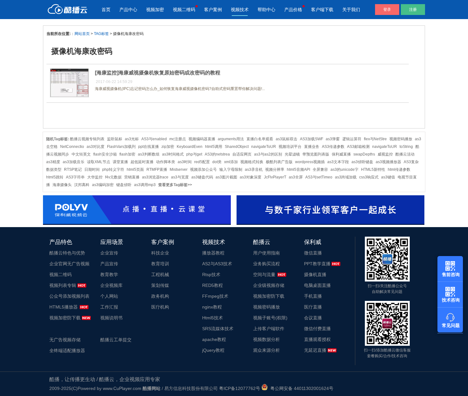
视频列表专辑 (62, 285)
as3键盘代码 (202, 177)
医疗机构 (160, 306)
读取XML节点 (98, 162)
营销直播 (131, 177)
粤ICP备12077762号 (239, 388)
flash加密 (127, 154)
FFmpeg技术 (215, 296)
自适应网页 (242, 154)
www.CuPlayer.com (122, 388)
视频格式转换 (251, 162)
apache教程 (214, 339)
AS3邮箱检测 (358, 146)
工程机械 (160, 274)
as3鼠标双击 (286, 139)
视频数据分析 (266, 339)
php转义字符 (113, 169)
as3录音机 (254, 169)
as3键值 (388, 177)
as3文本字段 (338, 162)
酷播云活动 (405, 154)
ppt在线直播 (148, 146)
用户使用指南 (266, 252)
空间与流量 (264, 274)
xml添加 (231, 162)
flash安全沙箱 (105, 154)
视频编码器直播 (201, 139)
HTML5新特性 (373, 169)
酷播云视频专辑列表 (87, 139)
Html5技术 (212, 317)
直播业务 (311, 146)
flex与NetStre (375, 139)
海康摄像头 (62, 185)
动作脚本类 (165, 162)
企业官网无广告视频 (69, 263)
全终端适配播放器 (67, 350)
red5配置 (202, 162)
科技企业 (160, 252)
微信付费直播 (317, 328)
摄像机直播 (315, 274)
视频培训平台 (290, 146)
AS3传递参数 (333, 146)
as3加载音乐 (73, 162)
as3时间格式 (173, 154)
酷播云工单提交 (115, 339)
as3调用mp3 (145, 185)
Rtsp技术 (211, 274)
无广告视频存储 (65, 339)
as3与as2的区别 (268, 154)
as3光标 (132, 139)
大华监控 (95, 177)
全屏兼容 (320, 169)
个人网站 (109, 296)
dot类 (217, 162)
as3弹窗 (333, 139)
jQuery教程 (213, 350)
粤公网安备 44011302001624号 (300, 388)
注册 (413, 9)
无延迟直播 (315, 350)
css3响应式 (369, 177)
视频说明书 (111, 317)
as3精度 (53, 162)
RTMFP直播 (156, 169)
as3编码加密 (103, 185)
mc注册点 (177, 139)
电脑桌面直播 (317, 285)
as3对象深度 (250, 177)
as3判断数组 (149, 154)
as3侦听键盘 (362, 162)
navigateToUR (263, 146)
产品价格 (293, 9)
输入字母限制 (230, 169)
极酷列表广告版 (279, 162)
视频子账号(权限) (270, 317)
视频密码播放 (400, 139)
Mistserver (179, 169)
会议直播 (313, 317)
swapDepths (364, 154)
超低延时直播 (142, 162)
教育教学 (109, 274)
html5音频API (298, 169)
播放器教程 (213, 252)
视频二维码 (184, 9)
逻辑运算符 (351, 139)
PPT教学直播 (317, 263)
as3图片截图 (226, 177)
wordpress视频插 (310, 162)
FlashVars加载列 (121, 146)
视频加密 (155, 9)
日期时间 (92, 169)
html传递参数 (399, 169)
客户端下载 (322, 9)
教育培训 (160, 263)
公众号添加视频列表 (69, 296)
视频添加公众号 (203, 169)
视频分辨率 (274, 169)
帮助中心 (266, 9)
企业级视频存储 (268, 285)
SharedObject (237, 146)
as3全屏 (296, 177)
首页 (106, 9)
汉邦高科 (81, 185)
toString (406, 146)
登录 (387, 9)
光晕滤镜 (292, 154)
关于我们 (351, 9)
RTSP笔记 (73, 169)
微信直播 (313, 252)
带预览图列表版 (315, 154)
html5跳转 (54, 177)
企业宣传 (109, 252)
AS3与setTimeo (318, 177)
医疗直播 (313, 306)
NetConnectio (72, 146)
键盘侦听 (123, 185)
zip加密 (167, 146)
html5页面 (135, 169)
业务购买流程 (266, 263)
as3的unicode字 (344, 169)
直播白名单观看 (259, 139)
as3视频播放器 (388, 162)
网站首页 (82, 33)
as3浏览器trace (155, 177)
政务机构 (160, 296)
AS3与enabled (154, 139)
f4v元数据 (113, 177)
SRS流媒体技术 (217, 328)
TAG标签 (101, 33)
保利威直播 (341, 154)
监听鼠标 (114, 139)
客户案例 (213, 9)
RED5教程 (212, 285)
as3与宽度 (180, 177)
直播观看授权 (317, 339)
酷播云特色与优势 (67, 252)
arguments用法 (231, 139)
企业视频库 (111, 285)
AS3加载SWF (311, 139)
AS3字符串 (75, 177)
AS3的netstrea (217, 154)
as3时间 (185, 162)
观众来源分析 (266, 350)
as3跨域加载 (346, 177)
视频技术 (240, 9)
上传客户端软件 (268, 328)
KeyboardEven (189, 146)
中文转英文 (81, 154)
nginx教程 (212, 306)
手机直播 (313, 296)
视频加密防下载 (65, 317)
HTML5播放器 (63, 306)
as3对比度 (95, 146)
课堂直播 (120, 162)
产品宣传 (109, 263)
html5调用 (213, 146)
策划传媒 (160, 285)
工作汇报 (109, 306)
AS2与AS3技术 (217, 263)
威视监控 (385, 154)
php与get (194, 154)
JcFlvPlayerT (275, 177)
